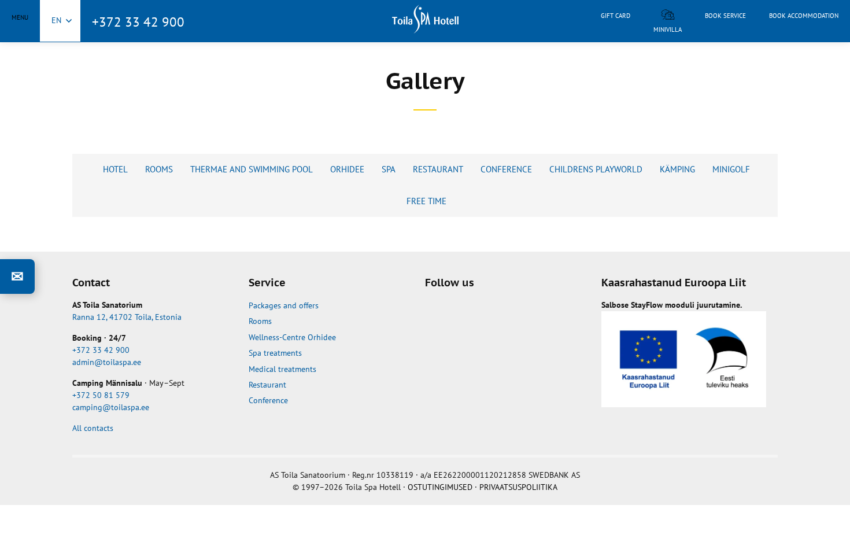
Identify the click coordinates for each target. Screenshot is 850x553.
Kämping (677, 169)
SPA (389, 169)
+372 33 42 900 (138, 21)
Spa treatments (275, 353)
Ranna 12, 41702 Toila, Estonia (127, 317)
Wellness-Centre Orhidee (292, 337)
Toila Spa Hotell (425, 19)
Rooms (159, 169)
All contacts (92, 428)
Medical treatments (282, 369)
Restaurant (438, 169)
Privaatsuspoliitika (518, 487)
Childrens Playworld (595, 169)
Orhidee (347, 169)
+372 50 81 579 (101, 395)
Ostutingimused (440, 487)
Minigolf (731, 169)
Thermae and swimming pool (251, 169)
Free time (426, 201)
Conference (506, 169)
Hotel (115, 169)
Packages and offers (284, 305)
